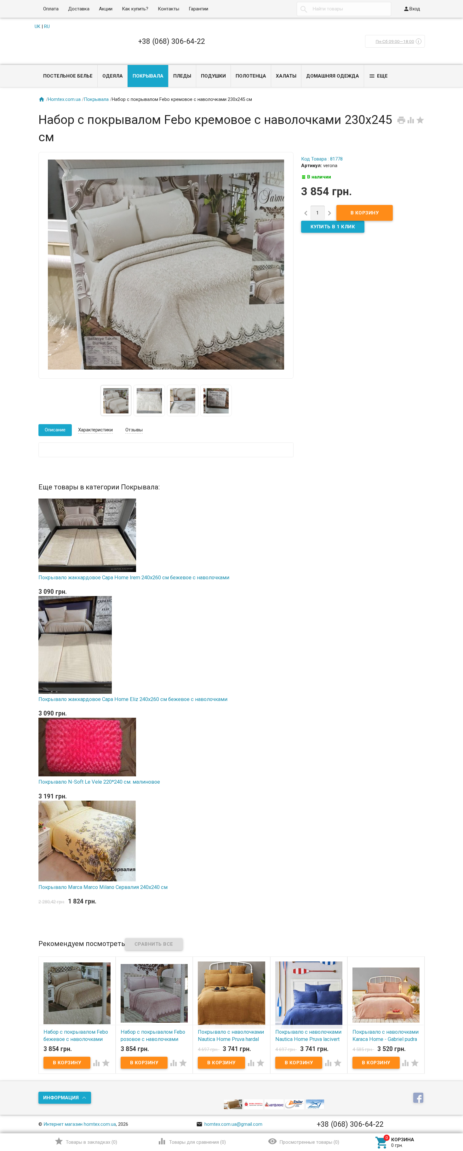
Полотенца (251, 76)
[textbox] (344, 9)
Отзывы (134, 430)
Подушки (213, 76)
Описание (55, 430)
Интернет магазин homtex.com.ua (79, 1124)
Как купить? (135, 9)
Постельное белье (68, 76)
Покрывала (148, 76)
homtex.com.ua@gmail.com (229, 1124)
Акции (105, 9)
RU (47, 26)
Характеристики (95, 430)
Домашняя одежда (332, 76)
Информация (61, 1098)
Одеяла (112, 76)
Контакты (168, 9)
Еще (378, 76)
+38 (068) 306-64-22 (171, 41)
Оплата (51, 9)
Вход (411, 9)
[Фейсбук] (419, 1098)
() (85, 1141)
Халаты (286, 76)
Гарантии (198, 9)
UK (37, 26)
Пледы (182, 76)
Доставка (78, 9)
